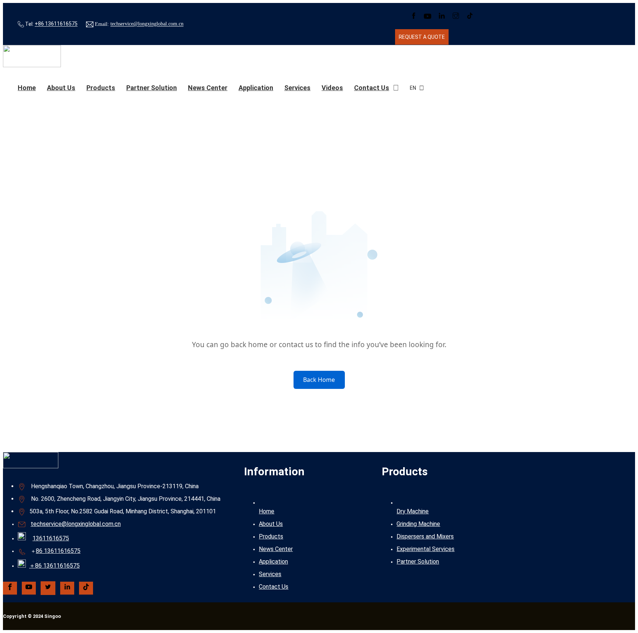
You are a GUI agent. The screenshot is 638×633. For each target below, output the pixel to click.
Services (297, 88)
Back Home (319, 380)
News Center (207, 88)
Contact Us (371, 88)
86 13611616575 (58, 550)
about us (61, 88)
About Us (271, 523)
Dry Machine (413, 511)
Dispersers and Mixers (425, 536)
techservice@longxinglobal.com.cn (146, 24)
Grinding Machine (418, 523)
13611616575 (50, 538)
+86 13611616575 (56, 24)
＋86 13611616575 (54, 565)
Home (27, 88)
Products (100, 88)
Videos (332, 88)
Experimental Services (426, 548)
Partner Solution (151, 88)
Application (256, 88)
